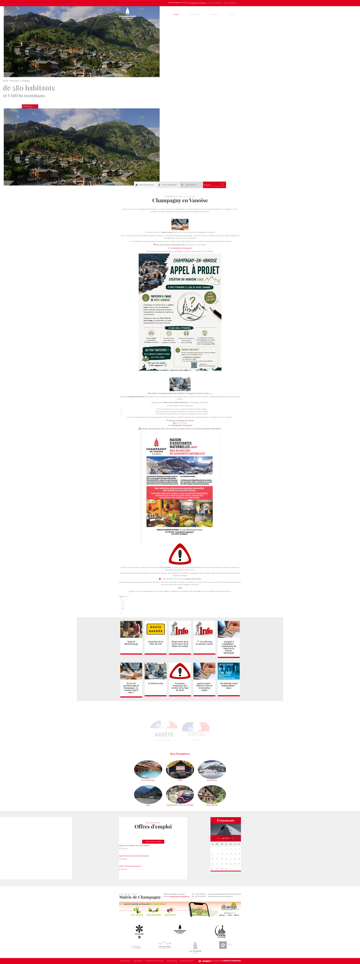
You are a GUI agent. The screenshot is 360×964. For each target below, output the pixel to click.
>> (233, 838)
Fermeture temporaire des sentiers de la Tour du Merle (180, 686)
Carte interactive (191, 185)
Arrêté (180, 588)
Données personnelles (186, 961)
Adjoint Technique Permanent (130, 866)
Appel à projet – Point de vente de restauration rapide (204, 686)
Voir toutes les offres (153, 842)
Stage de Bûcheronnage (131, 642)
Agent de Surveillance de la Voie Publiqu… (134, 845)
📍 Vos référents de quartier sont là (204, 642)
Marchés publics (125, 961)
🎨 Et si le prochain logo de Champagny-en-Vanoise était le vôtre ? (131, 688)
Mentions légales (172, 961)
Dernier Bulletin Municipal (146, 185)
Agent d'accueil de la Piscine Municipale (134, 856)
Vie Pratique (214, 14)
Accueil (176, 14)
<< (218, 838)
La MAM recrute (155, 683)
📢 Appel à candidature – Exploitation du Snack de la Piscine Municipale (228, 647)
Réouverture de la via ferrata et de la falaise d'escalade (180, 643)
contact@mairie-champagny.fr (181, 248)
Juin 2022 (225, 838)
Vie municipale (194, 14)
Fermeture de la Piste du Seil (155, 642)
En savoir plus (27, 106)
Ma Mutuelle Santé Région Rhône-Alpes (229, 685)
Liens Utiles (232, 14)
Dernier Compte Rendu (170, 185)
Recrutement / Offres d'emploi (154, 961)
